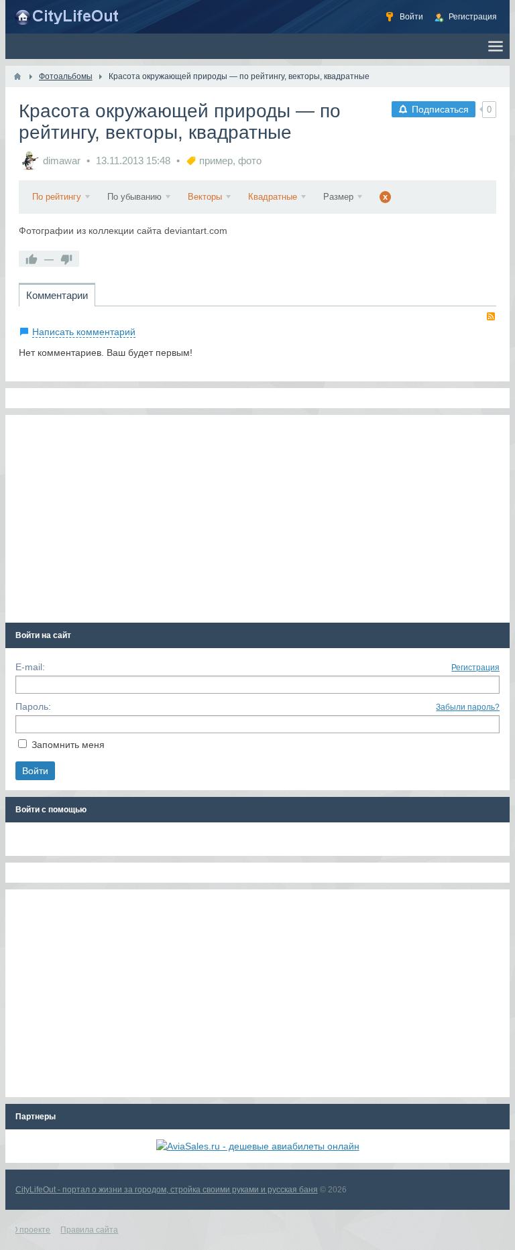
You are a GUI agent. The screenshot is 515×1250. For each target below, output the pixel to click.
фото (250, 160)
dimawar (61, 160)
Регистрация (475, 667)
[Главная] (17, 76)
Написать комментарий (83, 331)
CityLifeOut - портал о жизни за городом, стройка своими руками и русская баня (166, 1189)
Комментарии (57, 295)
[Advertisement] (257, 519)
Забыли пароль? (468, 707)
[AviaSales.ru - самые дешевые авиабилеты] (257, 1146)
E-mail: (30, 667)
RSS (490, 316)
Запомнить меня (68, 744)
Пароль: (33, 706)
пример (216, 160)
